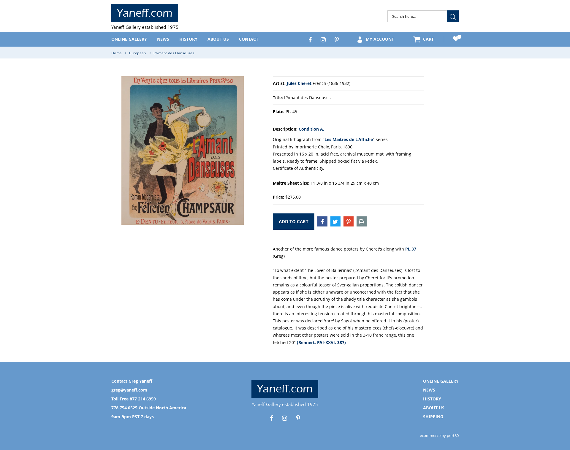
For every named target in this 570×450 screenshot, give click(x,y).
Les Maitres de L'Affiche (348, 139)
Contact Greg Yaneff (131, 381)
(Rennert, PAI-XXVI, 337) (321, 342)
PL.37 (410, 249)
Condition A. (311, 129)
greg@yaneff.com (129, 390)
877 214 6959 (143, 399)
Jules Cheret (299, 83)
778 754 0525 (124, 408)
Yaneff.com (144, 13)
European (137, 53)
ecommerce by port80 (439, 435)
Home (116, 53)
